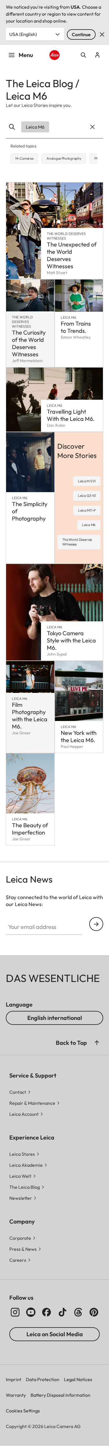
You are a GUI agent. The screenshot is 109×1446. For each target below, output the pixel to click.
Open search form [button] (83, 55)
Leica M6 (89, 525)
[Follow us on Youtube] (31, 1312)
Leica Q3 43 (87, 495)
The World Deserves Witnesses (77, 542)
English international (54, 1017)
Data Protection (42, 1379)
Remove (91, 127)
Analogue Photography (64, 158)
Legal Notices (78, 1379)
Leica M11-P (87, 510)
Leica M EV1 (87, 481)
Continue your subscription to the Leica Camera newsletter (96, 924)
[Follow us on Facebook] (46, 1312)
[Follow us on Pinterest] (94, 1312)
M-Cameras (24, 158)
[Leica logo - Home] (54, 55)
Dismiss (102, 34)
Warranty (16, 1395)
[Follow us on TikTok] (62, 1312)
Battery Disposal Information (60, 1395)
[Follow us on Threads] (78, 1312)
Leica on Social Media (54, 1334)
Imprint (13, 1379)
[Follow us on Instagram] (15, 1312)
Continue (81, 34)
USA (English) (23, 34)
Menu (26, 55)
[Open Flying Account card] (97, 55)
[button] (96, 1042)
